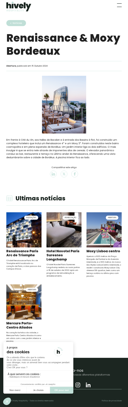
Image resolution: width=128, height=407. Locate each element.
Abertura (11, 66)
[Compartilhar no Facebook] (74, 174)
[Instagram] (78, 385)
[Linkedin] (88, 385)
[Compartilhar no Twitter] (64, 174)
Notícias (17, 23)
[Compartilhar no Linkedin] (53, 174)
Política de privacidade (112, 400)
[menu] (119, 5)
